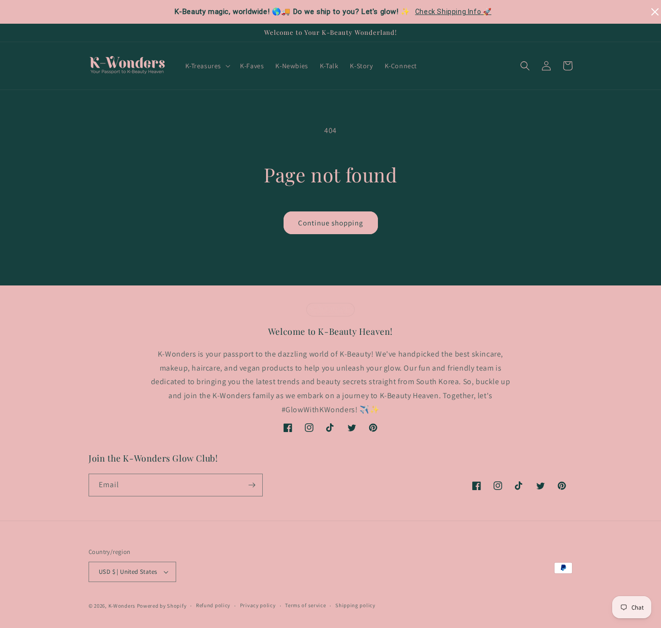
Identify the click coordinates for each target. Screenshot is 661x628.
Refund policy (213, 605)
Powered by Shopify (162, 605)
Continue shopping (330, 222)
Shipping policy (355, 605)
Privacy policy (258, 605)
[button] (207, 66)
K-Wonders (121, 605)
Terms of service (305, 605)
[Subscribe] (251, 485)
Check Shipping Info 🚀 (453, 11)
